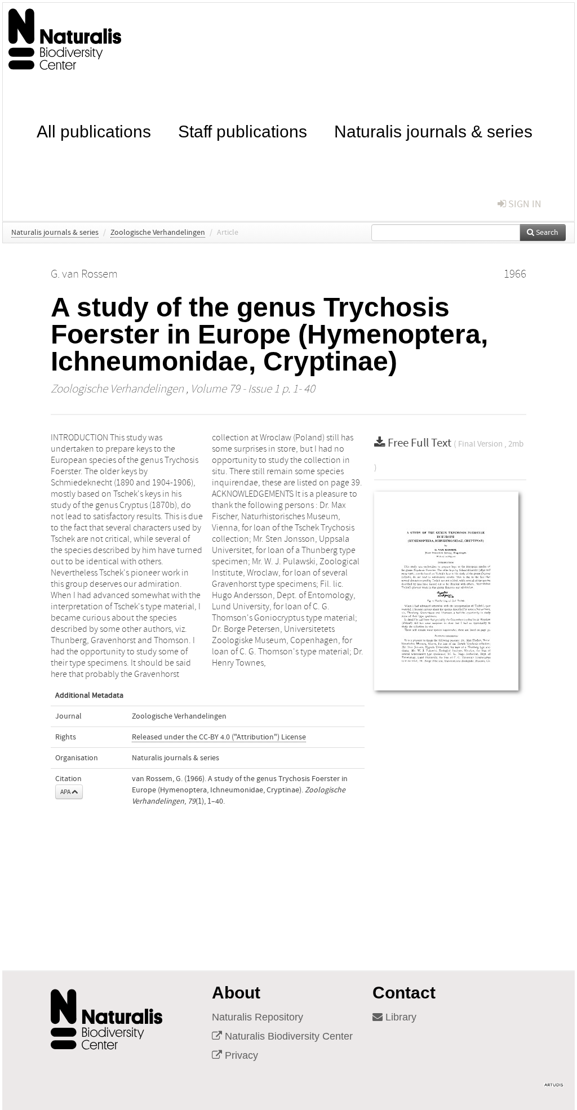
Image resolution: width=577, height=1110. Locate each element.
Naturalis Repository (257, 1017)
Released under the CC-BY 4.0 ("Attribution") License (219, 737)
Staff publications (242, 130)
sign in (524, 204)
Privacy (240, 1055)
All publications (94, 130)
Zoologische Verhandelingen (157, 232)
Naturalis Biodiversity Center (287, 1036)
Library (399, 1017)
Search (546, 232)
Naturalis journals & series (433, 130)
